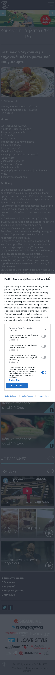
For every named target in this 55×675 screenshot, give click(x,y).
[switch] (43, 336)
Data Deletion (11, 396)
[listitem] (27, 329)
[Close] (49, 279)
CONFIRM (16, 386)
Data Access (27, 396)
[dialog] (27, 337)
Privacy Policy (44, 396)
